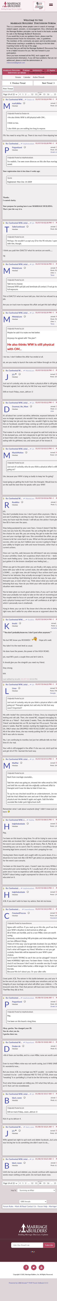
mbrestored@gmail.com (16, 63)
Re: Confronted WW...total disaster (20, 99)
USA (52, 411)
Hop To (13, 1190)
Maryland (53, 918)
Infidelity (37, 70)
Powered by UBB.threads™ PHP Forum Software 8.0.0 (28, 1283)
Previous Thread (18, 83)
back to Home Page (11, 4)
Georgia (53, 693)
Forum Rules (8, 1206)
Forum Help (42, 1206)
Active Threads (38, 77)
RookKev (30, 620)
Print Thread (8, 89)
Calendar (26, 77)
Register (52, 70)
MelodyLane (29, 371)
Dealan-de (30, 100)
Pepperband (29, 1042)
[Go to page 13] (20, 94)
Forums (26, 70)
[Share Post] (53, 99)
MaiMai (31, 820)
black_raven (29, 1127)
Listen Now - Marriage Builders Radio (39, 6)
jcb (33, 223)
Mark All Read (20, 1206)
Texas (52, 275)
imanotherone (29, 909)
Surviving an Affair (17, 73)
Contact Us (31, 1206)
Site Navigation (51, 5)
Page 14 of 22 (9, 94)
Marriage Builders (11, 70)
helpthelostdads (28, 144)
